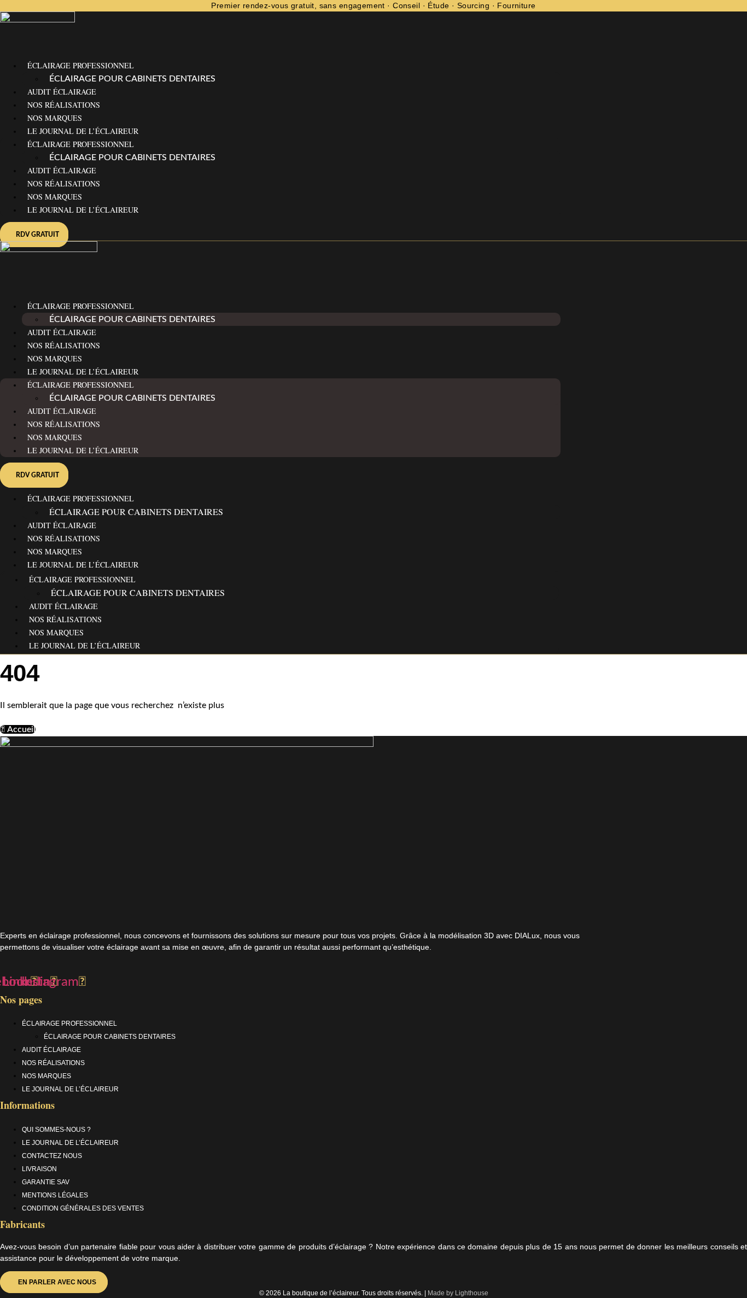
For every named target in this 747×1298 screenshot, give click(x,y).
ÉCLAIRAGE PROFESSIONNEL (80, 65)
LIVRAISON (39, 1169)
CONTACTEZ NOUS (52, 1156)
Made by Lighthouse (458, 1293)
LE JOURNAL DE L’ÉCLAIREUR (82, 209)
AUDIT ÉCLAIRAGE (61, 91)
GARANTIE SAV (45, 1182)
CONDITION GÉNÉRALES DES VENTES (83, 1208)
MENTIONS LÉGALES (55, 1195)
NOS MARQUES (54, 118)
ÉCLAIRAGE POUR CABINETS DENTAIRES (132, 78)
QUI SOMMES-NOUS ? (56, 1129)
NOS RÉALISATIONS (63, 105)
